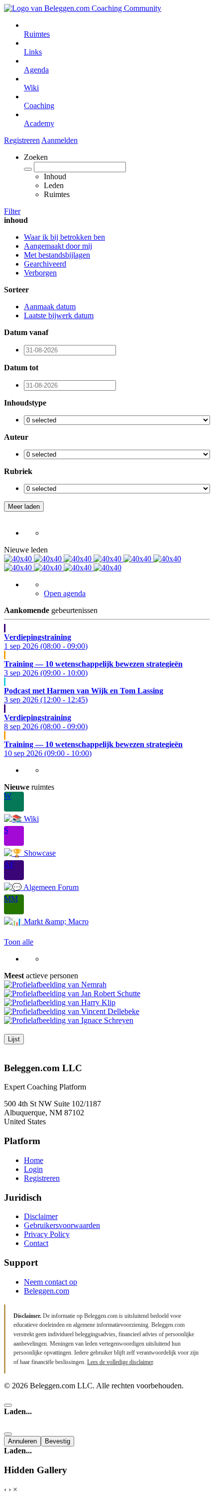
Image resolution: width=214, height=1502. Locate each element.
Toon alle (18, 942)
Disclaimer (41, 1216)
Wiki (31, 87)
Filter (12, 211)
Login (33, 1169)
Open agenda (65, 593)
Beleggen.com (46, 1291)
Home (33, 1160)
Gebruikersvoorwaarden (62, 1225)
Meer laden (24, 506)
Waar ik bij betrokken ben (64, 237)
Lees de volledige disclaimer (120, 1362)
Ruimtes (37, 34)
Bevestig (57, 1441)
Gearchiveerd (45, 264)
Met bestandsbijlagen (57, 255)
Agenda (36, 70)
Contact (36, 1243)
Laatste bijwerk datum (59, 315)
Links (33, 52)
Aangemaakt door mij (58, 246)
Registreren (22, 140)
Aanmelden (59, 140)
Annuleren (22, 1441)
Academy (39, 123)
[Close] (8, 1405)
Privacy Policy (47, 1234)
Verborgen (40, 273)
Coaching (39, 105)
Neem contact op (50, 1282)
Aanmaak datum (50, 306)
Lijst (14, 1039)
